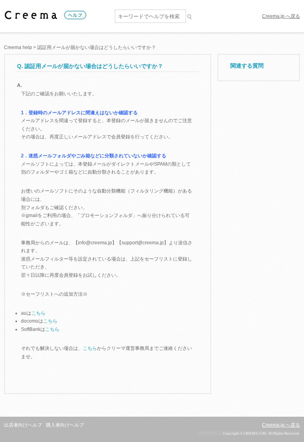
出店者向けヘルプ (23, 425)
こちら (38, 313)
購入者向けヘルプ (65, 425)
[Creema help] (45, 16)
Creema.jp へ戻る (281, 16)
